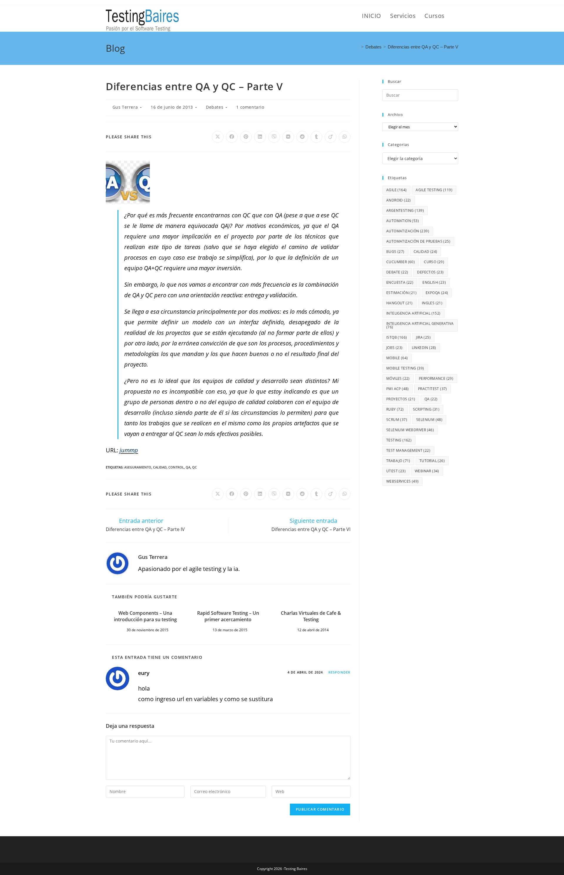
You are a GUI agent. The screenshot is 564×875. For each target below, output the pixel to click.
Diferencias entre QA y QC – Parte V (423, 46)
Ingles (432, 302)
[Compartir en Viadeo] (330, 137)
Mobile (397, 357)
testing (399, 440)
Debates (214, 107)
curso (434, 261)
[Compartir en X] (218, 137)
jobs (394, 347)
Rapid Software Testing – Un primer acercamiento (228, 616)
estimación (401, 292)
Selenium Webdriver (410, 429)
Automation (402, 220)
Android (398, 200)
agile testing (434, 189)
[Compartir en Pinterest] (246, 137)
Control (176, 467)
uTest (396, 470)
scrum (396, 419)
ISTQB (396, 337)
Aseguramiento (137, 467)
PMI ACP (397, 388)
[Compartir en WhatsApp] (344, 137)
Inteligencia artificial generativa (420, 325)
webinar (427, 470)
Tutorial (432, 460)
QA (188, 467)
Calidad (160, 467)
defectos (430, 272)
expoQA (437, 292)
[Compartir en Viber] (274, 137)
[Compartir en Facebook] (232, 137)
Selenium (429, 419)
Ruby (395, 409)
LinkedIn (424, 347)
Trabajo (398, 460)
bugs (395, 251)
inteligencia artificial (413, 313)
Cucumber (400, 261)
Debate (397, 272)
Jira (423, 337)
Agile (396, 189)
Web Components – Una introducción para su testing (145, 616)
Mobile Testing (405, 368)
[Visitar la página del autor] (117, 563)
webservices (402, 481)
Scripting (426, 409)
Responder (339, 672)
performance (436, 378)
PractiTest (432, 388)
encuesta (399, 282)
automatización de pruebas (418, 241)
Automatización (407, 231)
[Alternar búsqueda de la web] (456, 16)
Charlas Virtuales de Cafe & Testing (311, 616)
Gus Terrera (125, 107)
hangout (399, 302)
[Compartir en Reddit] (302, 137)
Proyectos (400, 399)
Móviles (398, 378)
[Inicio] (357, 46)
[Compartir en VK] (288, 137)
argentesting (405, 210)
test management (408, 450)
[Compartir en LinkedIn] (260, 137)
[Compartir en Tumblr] (316, 137)
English (434, 282)
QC (194, 467)
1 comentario (250, 107)
